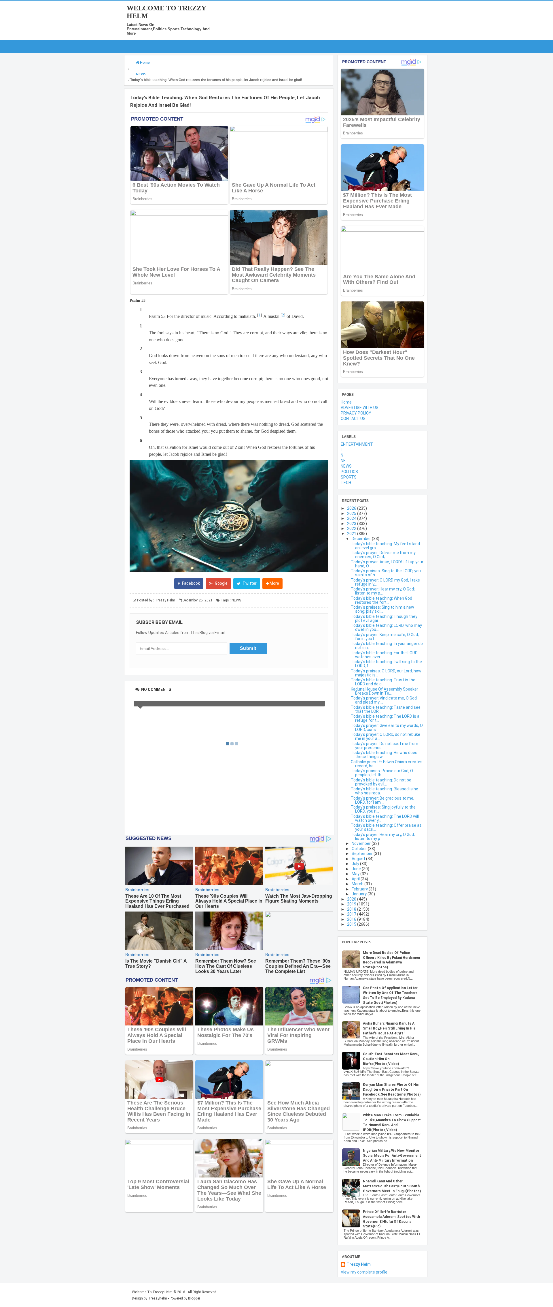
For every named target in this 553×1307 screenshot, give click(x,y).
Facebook (190, 583)
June (357, 869)
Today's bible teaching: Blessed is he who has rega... (384, 791)
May (356, 873)
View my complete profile (364, 1272)
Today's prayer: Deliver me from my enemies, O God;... (383, 554)
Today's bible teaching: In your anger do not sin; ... (387, 645)
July (356, 863)
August (359, 858)
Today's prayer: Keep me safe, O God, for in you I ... (385, 636)
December (362, 538)
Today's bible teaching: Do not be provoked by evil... (381, 782)
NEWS (236, 600)
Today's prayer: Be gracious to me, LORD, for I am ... (382, 800)
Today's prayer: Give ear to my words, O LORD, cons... (387, 727)
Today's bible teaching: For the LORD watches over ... (384, 654)
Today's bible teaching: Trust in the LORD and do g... (383, 682)
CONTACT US (353, 418)
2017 (352, 914)
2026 (352, 508)
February (360, 889)
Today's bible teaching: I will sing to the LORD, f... (386, 663)
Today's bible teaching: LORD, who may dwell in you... (386, 627)
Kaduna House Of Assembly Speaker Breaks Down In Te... (384, 691)
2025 (352, 513)
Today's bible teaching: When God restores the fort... (381, 600)
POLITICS (349, 471)
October (360, 848)
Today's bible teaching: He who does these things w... (384, 754)
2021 (352, 533)
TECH (346, 482)
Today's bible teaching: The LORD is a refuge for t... (385, 718)
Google (221, 583)
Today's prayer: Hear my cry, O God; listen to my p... (383, 591)
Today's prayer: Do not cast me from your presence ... (384, 745)
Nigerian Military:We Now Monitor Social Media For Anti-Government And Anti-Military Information (392, 1155)
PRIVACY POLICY (356, 413)
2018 (352, 909)
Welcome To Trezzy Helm (152, 1292)
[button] (229, 516)
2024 (352, 518)
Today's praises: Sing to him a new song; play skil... (382, 609)
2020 (352, 899)
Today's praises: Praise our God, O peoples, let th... (382, 772)
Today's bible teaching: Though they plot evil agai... (384, 618)
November (362, 843)
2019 (352, 904)
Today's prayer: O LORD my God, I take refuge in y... (385, 582)
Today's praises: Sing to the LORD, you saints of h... (386, 573)
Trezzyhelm (157, 1298)
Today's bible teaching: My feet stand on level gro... (385, 545)
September (363, 853)
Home (346, 402)
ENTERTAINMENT (357, 444)
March (358, 884)
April (356, 879)
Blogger (194, 1298)
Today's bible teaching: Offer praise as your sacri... (386, 827)
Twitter (249, 583)
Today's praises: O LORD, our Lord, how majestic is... (386, 673)
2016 (352, 919)
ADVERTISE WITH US (359, 407)
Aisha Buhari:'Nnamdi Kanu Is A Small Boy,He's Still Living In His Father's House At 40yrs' (389, 1028)
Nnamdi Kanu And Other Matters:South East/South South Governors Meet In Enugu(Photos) (392, 1186)
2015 (352, 924)
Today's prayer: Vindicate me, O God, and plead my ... (384, 700)
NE (343, 460)
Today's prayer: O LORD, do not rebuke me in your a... (385, 736)
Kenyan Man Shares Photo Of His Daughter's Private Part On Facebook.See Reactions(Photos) (392, 1089)
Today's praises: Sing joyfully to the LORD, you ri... (383, 809)
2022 (352, 528)
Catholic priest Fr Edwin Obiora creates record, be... (387, 764)
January (360, 894)
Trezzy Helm (358, 1264)
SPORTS (349, 477)
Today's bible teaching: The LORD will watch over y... (385, 818)
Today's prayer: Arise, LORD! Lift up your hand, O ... (387, 564)
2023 (352, 523)
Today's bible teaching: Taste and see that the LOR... (386, 709)
